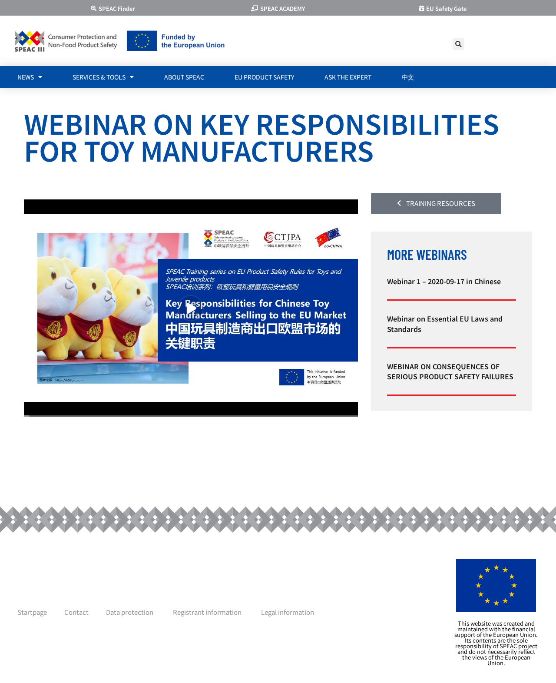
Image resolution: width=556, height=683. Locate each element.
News (25, 77)
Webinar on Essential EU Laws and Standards (445, 323)
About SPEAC (184, 77)
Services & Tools (99, 77)
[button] (458, 44)
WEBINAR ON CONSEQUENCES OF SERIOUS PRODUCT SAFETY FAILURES (450, 371)
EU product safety (264, 77)
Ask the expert (347, 77)
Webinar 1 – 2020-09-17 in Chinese (444, 281)
